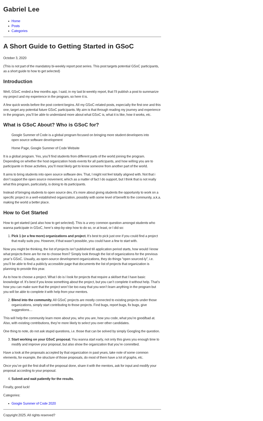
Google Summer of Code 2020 (34, 403)
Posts (16, 26)
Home (16, 21)
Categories (20, 31)
